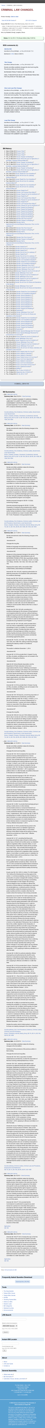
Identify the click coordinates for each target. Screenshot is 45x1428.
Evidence (19, 412)
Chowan (16, 416)
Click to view (14, 16)
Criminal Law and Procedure (12, 1031)
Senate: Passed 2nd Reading (25, 308)
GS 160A (10, 419)
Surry (9, 417)
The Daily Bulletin (9, 1291)
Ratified (19, 368)
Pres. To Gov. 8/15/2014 (23, 370)
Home (3, 5)
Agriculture (7, 1226)
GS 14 (18, 417)
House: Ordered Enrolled (23, 366)
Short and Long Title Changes (13, 88)
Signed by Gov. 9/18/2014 (25, 372)
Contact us (7, 1366)
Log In (19, 1395)
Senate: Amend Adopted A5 (24, 303)
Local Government (9, 414)
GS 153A (28, 527)
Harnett (35, 416)
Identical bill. (8, 49)
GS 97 (24, 1169)
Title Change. (8, 62)
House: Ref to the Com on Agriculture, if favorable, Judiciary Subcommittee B (22, 159)
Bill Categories (8, 1306)
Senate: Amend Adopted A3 (24, 299)
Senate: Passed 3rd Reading (25, 327)
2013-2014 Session (31, 20)
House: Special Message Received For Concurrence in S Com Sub (22, 333)
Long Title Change (9, 120)
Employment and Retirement (12, 1167)
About (5, 1361)
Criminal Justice (27, 412)
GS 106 (6, 1228)
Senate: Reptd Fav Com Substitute (26, 258)
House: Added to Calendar (24, 353)
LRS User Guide (8, 1364)
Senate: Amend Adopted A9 (24, 323)
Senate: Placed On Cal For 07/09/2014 (26, 275)
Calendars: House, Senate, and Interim (15, 1379)
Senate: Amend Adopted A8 (24, 321)
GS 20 (27, 417)
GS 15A (22, 417)
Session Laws (8, 1304)
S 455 (12, 54)
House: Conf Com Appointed (25, 359)
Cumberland (29, 416)
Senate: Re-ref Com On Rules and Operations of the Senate (21, 315)
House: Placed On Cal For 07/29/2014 (26, 340)
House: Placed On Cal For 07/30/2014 (27, 344)
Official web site (9, 1374)
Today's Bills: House (9, 1293)
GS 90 (31, 417)
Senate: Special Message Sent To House (28, 331)
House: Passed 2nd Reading (25, 207)
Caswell (11, 416)
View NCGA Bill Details (9, 20)
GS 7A (14, 417)
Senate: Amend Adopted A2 (24, 297)
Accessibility (24, 1395)
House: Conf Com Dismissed (25, 363)
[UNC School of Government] (22, 1)
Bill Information (8, 1376)
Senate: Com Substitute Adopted (26, 260)
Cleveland (22, 416)
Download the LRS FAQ (22, 1281)
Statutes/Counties (9, 1308)
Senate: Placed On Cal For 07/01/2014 (28, 267)
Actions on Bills (8, 1302)
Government (36, 412)
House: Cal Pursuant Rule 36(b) (26, 192)
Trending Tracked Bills (10, 1299)
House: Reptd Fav (22, 190)
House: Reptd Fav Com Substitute (25, 173)
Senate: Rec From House (24, 218)
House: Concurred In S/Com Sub (26, 364)
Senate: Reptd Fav (21, 246)
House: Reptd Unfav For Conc (25, 351)
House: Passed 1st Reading (25, 157)
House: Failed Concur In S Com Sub (27, 357)
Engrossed (19, 310)
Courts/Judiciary (8, 412)
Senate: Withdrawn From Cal (25, 265)
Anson (6, 416)
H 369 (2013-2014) (11, 394)
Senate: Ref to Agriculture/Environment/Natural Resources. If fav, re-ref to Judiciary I (22, 224)
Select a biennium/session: (9, 1323)
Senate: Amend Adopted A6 (24, 304)
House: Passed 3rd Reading (25, 209)
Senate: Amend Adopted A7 (24, 306)
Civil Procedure (21, 1029)
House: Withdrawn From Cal (24, 338)
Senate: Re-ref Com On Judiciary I (26, 248)
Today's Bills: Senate (9, 1295)
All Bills (6, 1297)
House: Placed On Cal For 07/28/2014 (27, 336)
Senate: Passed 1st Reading (25, 220)
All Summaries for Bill (10, 1270)
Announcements (8, 1310)
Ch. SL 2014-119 (22, 374)
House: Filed (21, 151)
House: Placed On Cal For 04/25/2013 (28, 194)
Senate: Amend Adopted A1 (24, 295)
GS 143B (36, 417)
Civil (15, 412)
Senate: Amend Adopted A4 (24, 301)
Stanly (6, 417)
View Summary (26, 396)
